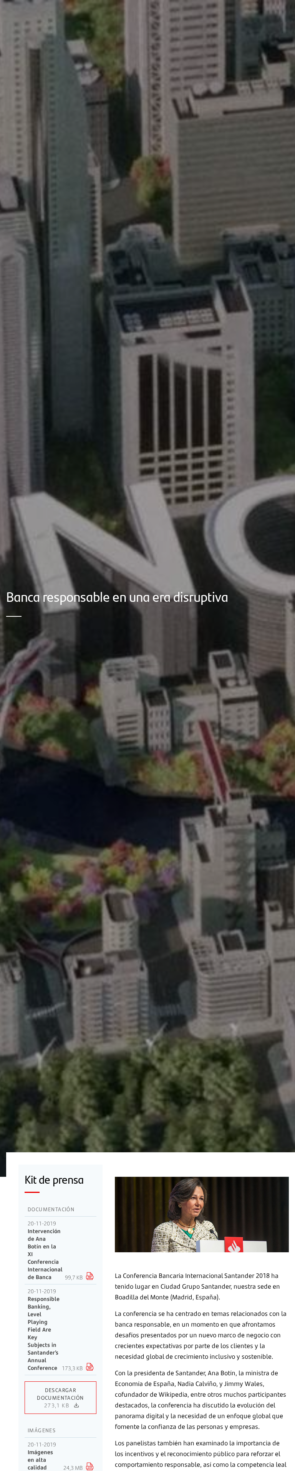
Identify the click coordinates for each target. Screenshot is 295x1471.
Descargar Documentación (60, 1397)
